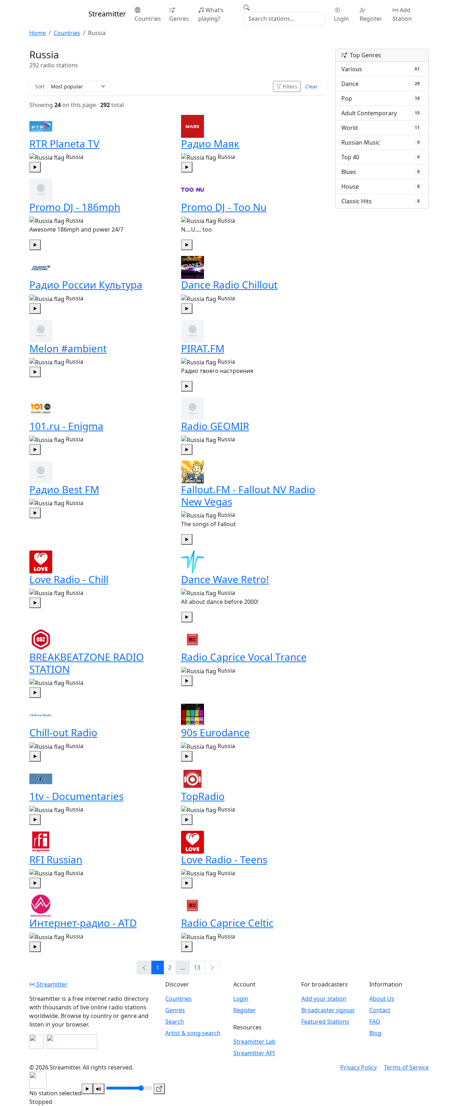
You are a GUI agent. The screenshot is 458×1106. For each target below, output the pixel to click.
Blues (380, 172)
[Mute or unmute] (98, 1088)
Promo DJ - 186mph (74, 207)
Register (371, 19)
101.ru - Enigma (66, 426)
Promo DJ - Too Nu (224, 207)
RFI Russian (55, 859)
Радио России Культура (85, 284)
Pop (380, 98)
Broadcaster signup (328, 1010)
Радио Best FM (64, 489)
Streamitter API (254, 1053)
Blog (375, 1033)
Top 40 (380, 157)
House (380, 186)
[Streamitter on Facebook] (36, 1041)
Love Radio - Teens (224, 859)
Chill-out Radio (63, 732)
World (380, 128)
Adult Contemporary (380, 113)
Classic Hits (380, 201)
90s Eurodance (215, 732)
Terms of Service (406, 1067)
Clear (311, 86)
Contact (379, 1010)
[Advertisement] (382, 324)
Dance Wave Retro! (225, 579)
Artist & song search (192, 1033)
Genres (179, 19)
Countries (148, 19)
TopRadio (203, 796)
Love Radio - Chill (68, 579)
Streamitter (51, 984)
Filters (290, 86)
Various (380, 69)
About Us (381, 999)
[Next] (212, 967)
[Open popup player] (159, 1088)
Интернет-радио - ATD (83, 923)
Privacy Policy (358, 1067)
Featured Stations (325, 1021)
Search (174, 1021)
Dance (380, 84)
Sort (40, 86)
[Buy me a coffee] (72, 1041)
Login (341, 19)
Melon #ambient (68, 348)
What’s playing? (211, 14)
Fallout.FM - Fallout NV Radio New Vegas (248, 495)
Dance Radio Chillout (229, 284)
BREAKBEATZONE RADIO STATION (86, 663)
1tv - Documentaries (76, 796)
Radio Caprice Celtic (227, 923)
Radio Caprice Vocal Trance (244, 657)
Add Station (402, 14)
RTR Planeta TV (64, 143)
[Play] (87, 1088)
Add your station (323, 999)
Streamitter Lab (254, 1042)
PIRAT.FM (202, 348)
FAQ (374, 1021)
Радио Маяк (210, 143)
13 (197, 967)
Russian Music (380, 142)
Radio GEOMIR (215, 426)
